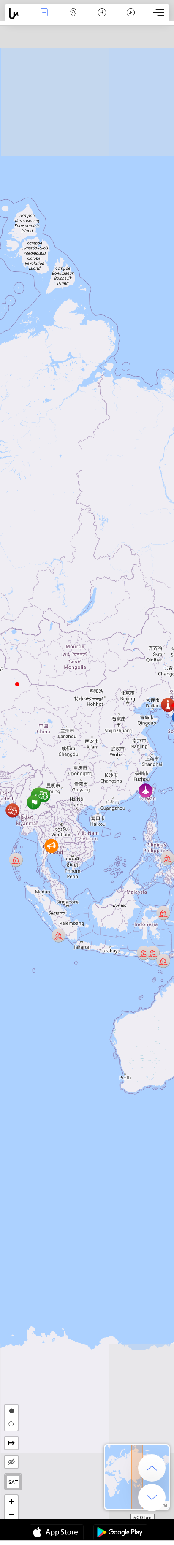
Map (73, 18)
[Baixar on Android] (120, 1533)
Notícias (44, 18)
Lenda (131, 18)
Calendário (101, 18)
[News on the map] (17, 13)
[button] (17, 684)
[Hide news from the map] (11, 1462)
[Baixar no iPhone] (57, 1533)
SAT (13, 1482)
